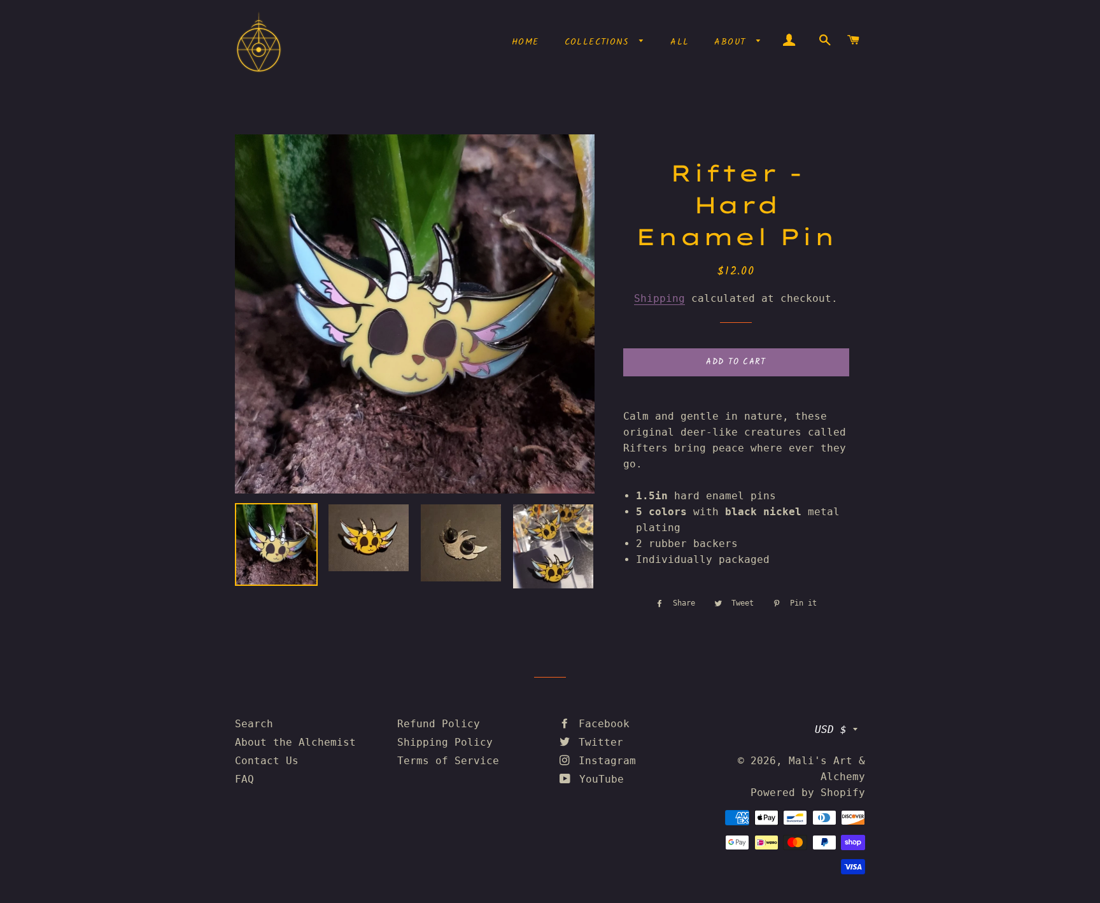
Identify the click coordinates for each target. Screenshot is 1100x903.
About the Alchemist (295, 742)
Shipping (659, 298)
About (732, 42)
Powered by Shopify (808, 792)
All (679, 42)
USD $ (831, 729)
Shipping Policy (445, 742)
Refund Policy (438, 724)
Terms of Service (448, 761)
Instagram (604, 761)
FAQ (244, 779)
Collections (599, 42)
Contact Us (267, 761)
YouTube (598, 779)
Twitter (597, 742)
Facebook (601, 724)
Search (254, 724)
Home (525, 42)
